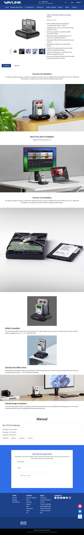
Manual (16, 65)
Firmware (29, 502)
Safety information (45, 508)
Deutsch (30, 438)
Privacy (42, 502)
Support (60, 7)
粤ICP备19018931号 (42, 533)
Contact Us (43, 498)
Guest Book (29, 508)
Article (67, 7)
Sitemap (55, 532)
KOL (41, 513)
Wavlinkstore (16, 502)
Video (28, 510)
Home (7, 7)
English (78, 2)
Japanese (22, 438)
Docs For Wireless (31, 498)
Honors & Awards (45, 510)
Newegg (14, 500)
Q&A (27, 506)
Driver (28, 500)
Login (71, 2)
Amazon (14, 498)
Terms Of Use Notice (46, 504)
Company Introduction (46, 500)
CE (27, 513)
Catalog (74, 7)
